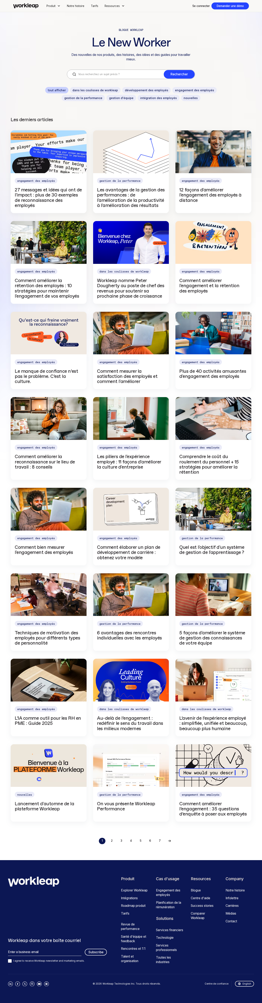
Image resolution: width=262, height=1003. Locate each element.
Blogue (196, 890)
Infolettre (232, 898)
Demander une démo (230, 6)
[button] (53, 5)
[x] (25, 984)
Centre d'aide (200, 898)
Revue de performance (130, 926)
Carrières (232, 906)
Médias (231, 913)
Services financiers (169, 930)
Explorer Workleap (134, 890)
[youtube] (39, 984)
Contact (231, 921)
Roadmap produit (133, 906)
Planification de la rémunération (168, 905)
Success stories (202, 906)
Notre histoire (75, 6)
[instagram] (46, 984)
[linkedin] (10, 984)
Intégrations (129, 898)
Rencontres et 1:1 (133, 949)
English (247, 983)
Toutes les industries (163, 960)
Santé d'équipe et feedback (133, 939)
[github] (32, 984)
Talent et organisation (129, 958)
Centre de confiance (216, 983)
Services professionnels (166, 947)
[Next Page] (169, 841)
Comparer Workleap (198, 916)
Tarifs (94, 6)
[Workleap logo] (25, 5)
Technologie (165, 938)
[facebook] (17, 984)
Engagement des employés (168, 892)
